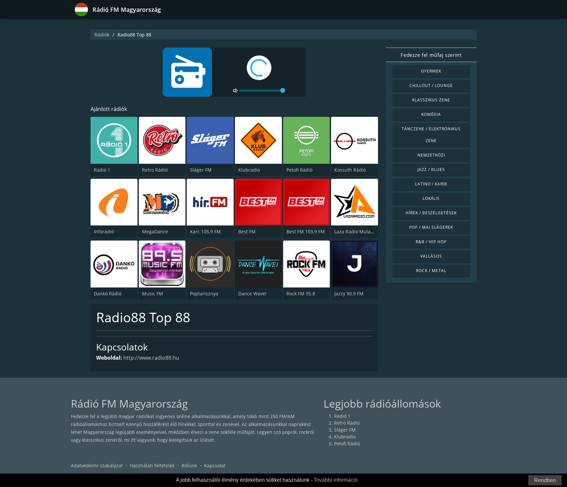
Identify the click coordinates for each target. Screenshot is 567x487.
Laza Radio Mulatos (355, 231)
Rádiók (101, 35)
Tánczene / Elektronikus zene (431, 134)
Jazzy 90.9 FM (349, 293)
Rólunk (189, 465)
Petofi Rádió (299, 170)
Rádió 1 (102, 170)
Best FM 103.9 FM (305, 231)
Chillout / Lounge (431, 85)
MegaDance (155, 231)
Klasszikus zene (431, 100)
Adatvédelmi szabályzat (97, 465)
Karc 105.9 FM (205, 231)
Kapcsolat (214, 465)
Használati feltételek (152, 465)
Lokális (431, 198)
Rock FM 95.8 (300, 293)
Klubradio (249, 170)
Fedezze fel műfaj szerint (431, 55)
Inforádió (104, 231)
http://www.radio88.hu (151, 357)
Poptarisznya (204, 293)
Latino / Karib (431, 184)
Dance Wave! (252, 293)
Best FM (247, 231)
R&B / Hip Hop (431, 241)
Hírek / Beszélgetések (431, 213)
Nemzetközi (431, 155)
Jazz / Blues (431, 169)
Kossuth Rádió (350, 170)
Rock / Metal (431, 270)
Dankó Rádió (107, 293)
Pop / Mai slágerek (431, 227)
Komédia (431, 114)
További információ (336, 480)
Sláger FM (201, 170)
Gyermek (431, 71)
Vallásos (431, 256)
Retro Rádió (155, 170)
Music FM (152, 293)
